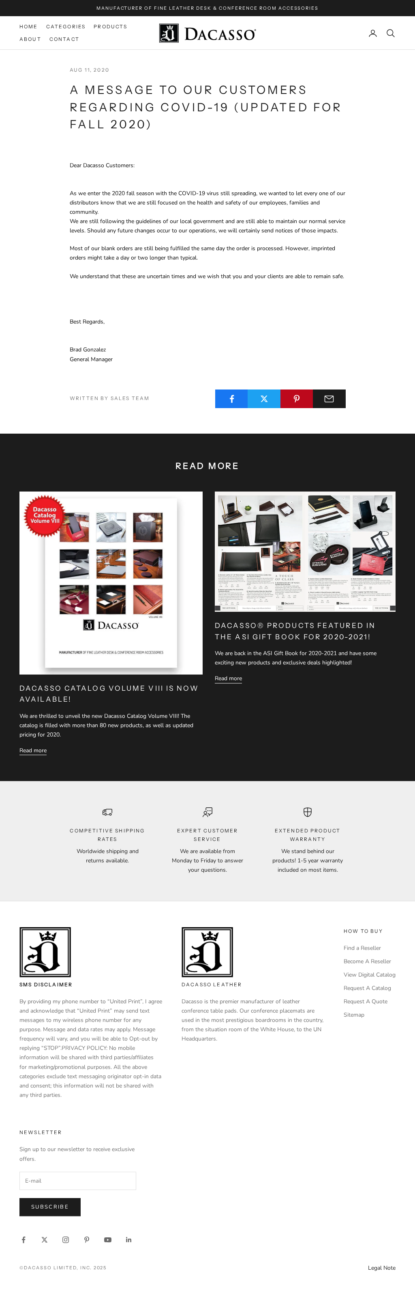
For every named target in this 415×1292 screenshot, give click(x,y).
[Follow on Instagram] (66, 1240)
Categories (66, 26)
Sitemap (354, 1015)
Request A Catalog (367, 988)
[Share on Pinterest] (297, 399)
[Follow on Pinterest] (87, 1240)
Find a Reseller (362, 948)
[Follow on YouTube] (108, 1240)
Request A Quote (365, 1001)
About (30, 39)
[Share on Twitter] (264, 399)
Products (110, 26)
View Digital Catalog (370, 975)
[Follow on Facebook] (23, 1240)
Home (28, 26)
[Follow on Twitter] (45, 1240)
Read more (33, 750)
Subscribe (50, 1207)
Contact (64, 39)
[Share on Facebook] (232, 399)
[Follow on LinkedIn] (129, 1240)
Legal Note (382, 1268)
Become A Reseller (367, 961)
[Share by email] (329, 399)
